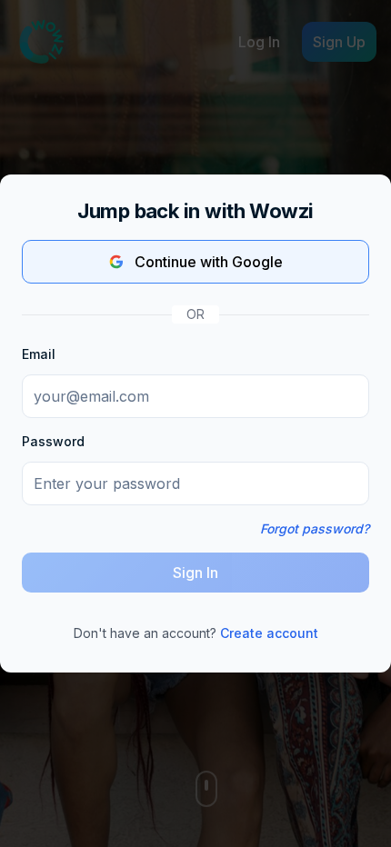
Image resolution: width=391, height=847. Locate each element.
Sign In (195, 572)
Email (38, 354)
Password (53, 441)
